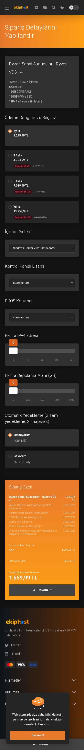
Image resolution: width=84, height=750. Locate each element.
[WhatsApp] (46, 7)
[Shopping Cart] (63, 7)
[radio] (10, 131)
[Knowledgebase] (54, 7)
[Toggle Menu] (6, 7)
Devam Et (38, 735)
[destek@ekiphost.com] (37, 7)
